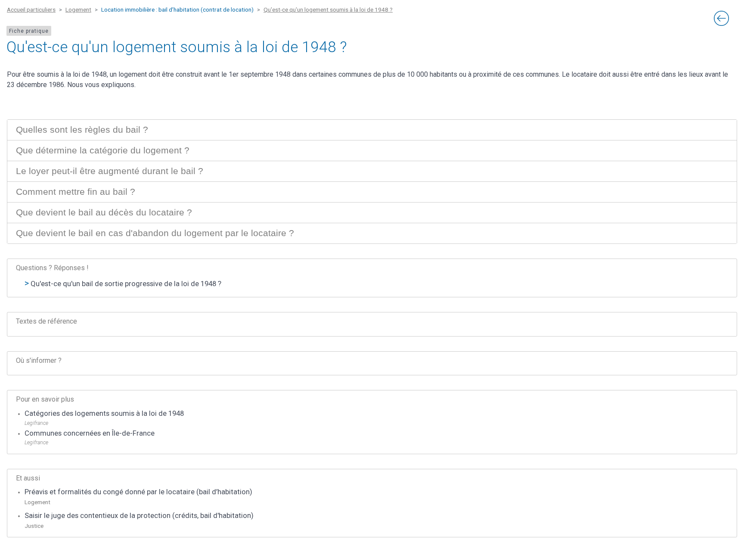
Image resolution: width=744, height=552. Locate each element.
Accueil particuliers (31, 9)
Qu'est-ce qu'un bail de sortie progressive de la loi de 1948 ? (126, 284)
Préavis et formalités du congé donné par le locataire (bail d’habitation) (138, 492)
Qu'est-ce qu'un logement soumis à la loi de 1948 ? (328, 9)
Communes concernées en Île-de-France (90, 433)
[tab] (372, 130)
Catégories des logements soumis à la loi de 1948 (104, 413)
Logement (78, 9)
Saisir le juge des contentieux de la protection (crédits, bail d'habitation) (139, 515)
